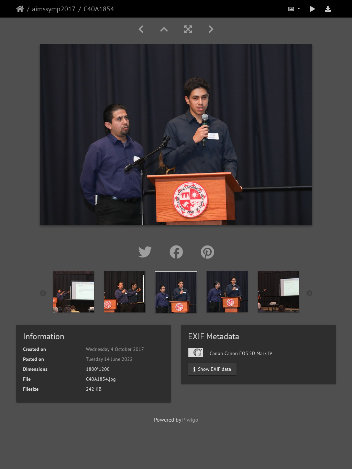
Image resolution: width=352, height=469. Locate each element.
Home (20, 9)
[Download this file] (328, 9)
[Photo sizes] (294, 9)
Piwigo (190, 419)
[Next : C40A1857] (211, 29)
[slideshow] (312, 9)
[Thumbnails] (164, 29)
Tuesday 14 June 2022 (109, 359)
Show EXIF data (214, 369)
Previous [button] (43, 293)
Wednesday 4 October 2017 (115, 349)
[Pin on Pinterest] (207, 252)
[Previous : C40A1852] (141, 29)
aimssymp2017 (54, 8)
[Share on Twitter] (147, 252)
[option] (73, 291)
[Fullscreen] (188, 29)
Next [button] (309, 293)
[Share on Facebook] (178, 252)
